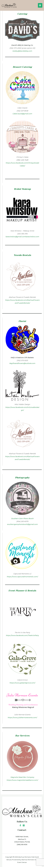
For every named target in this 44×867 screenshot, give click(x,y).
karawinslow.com (32, 237)
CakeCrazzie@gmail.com (22, 114)
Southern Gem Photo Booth (22, 519)
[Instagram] (24, 825)
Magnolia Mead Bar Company (22, 777)
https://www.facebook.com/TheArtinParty (22, 635)
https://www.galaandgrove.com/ (22, 683)
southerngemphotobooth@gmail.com (22, 524)
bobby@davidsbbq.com (22, 51)
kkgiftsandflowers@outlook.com (22, 363)
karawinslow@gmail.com (15, 237)
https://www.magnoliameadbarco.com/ (22, 780)
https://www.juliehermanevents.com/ (22, 718)
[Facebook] (20, 825)
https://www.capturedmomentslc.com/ (22, 577)
